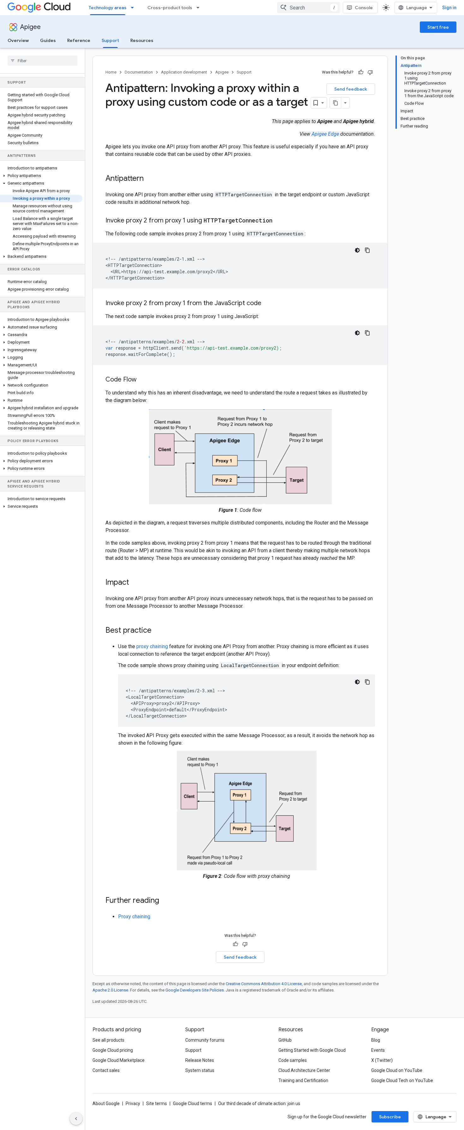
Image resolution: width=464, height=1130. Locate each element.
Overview (18, 40)
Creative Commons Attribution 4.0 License (264, 983)
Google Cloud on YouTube (396, 1070)
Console (364, 7)
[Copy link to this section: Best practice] (158, 631)
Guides (48, 40)
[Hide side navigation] (76, 1118)
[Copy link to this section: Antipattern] (150, 179)
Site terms (156, 1103)
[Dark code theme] (357, 250)
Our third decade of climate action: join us (259, 1103)
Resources (141, 40)
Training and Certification (303, 1080)
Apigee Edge (325, 134)
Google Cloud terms (192, 1103)
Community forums (204, 1040)
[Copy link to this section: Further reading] (165, 901)
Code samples (292, 1060)
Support (110, 40)
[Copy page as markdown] (335, 103)
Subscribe (390, 1117)
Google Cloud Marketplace (118, 1060)
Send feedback (350, 89)
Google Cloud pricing (112, 1050)
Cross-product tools (169, 7)
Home (110, 72)
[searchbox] (42, 61)
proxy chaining (152, 646)
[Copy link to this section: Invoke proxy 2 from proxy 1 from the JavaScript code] (267, 303)
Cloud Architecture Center (304, 1070)
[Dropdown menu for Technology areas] (134, 7)
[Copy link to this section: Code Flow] (143, 380)
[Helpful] (361, 72)
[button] (41, 176)
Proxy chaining (134, 917)
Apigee (30, 27)
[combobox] (308, 7)
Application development (184, 72)
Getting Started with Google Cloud (312, 1050)
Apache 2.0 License (110, 990)
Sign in (449, 7)
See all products (108, 1040)
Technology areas (108, 7)
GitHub (285, 1040)
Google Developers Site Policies (194, 990)
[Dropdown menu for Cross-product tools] (199, 7)
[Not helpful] (370, 72)
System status (199, 1070)
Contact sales (106, 1070)
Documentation (139, 72)
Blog (375, 1040)
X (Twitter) (382, 1060)
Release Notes (199, 1060)
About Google (106, 1103)
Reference (78, 40)
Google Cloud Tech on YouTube (402, 1080)
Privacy (133, 1103)
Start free (438, 27)
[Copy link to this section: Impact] (135, 583)
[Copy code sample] (367, 250)
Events (378, 1050)
